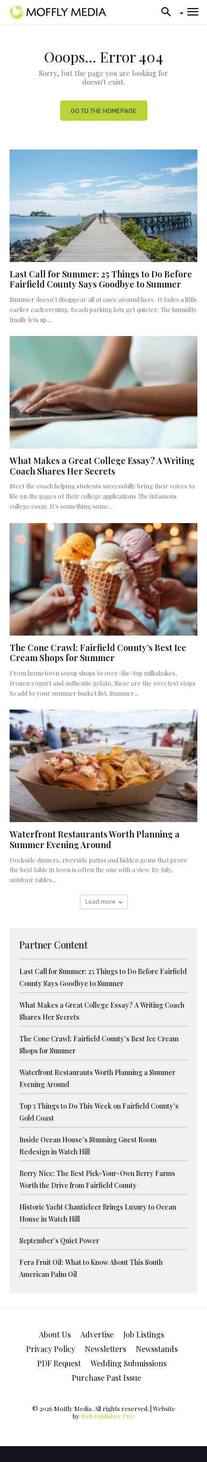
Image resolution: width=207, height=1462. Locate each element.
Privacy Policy (50, 1349)
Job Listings (143, 1334)
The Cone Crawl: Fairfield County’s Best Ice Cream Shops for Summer (98, 653)
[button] (169, 12)
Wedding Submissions (129, 1363)
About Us (55, 1334)
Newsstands (157, 1349)
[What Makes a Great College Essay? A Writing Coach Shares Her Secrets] (103, 392)
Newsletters (105, 1349)
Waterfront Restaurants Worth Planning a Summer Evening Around (95, 839)
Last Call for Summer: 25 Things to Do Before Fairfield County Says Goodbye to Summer (101, 279)
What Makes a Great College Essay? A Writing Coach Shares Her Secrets (102, 466)
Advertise (97, 1334)
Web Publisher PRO (108, 1416)
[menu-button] (193, 12)
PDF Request (59, 1363)
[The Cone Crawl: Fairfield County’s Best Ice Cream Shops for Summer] (103, 579)
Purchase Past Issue (106, 1378)
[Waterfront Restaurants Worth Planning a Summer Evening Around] (103, 766)
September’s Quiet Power (59, 1240)
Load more (100, 902)
